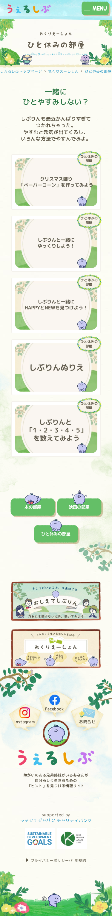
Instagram (24, 722)
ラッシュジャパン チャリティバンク (56, 820)
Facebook (54, 709)
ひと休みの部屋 (55, 534)
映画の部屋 (79, 507)
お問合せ (87, 722)
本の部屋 (32, 507)
